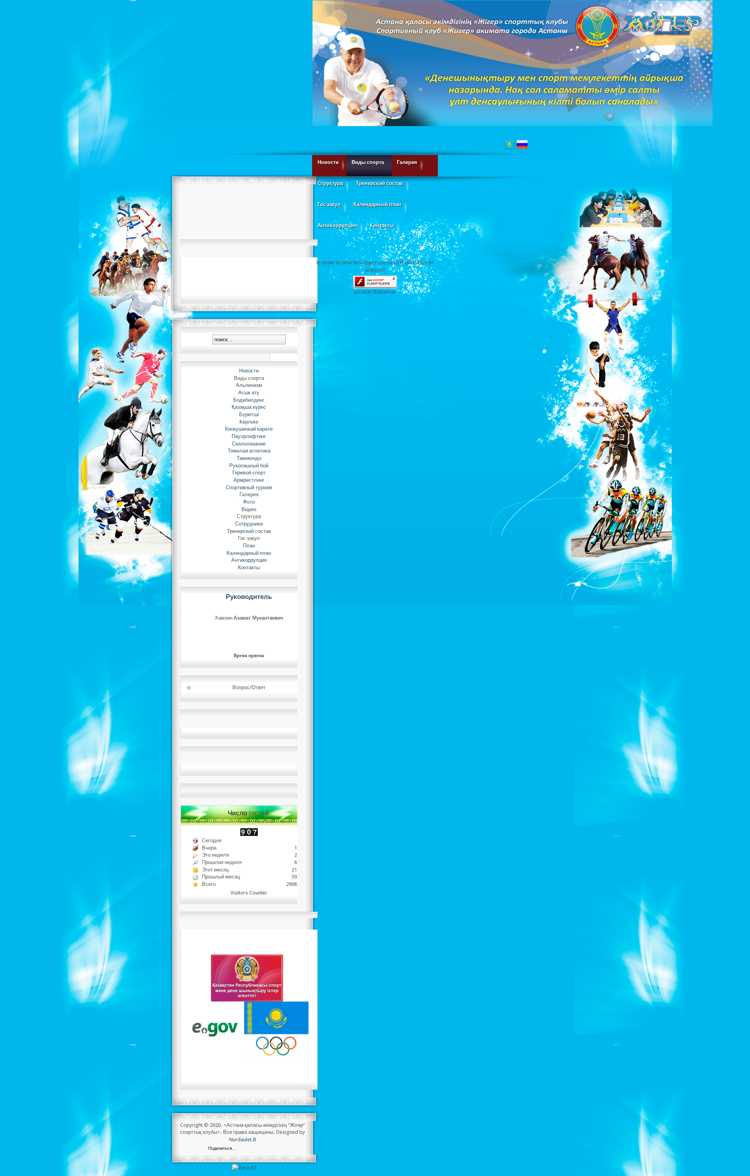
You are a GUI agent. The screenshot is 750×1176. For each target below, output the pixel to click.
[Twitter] (261, 1149)
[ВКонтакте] (244, 1149)
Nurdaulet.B (242, 1139)
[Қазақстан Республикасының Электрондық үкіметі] (215, 1029)
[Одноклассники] (269, 1149)
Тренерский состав (379, 183)
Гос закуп (329, 204)
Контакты (382, 225)
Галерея (407, 162)
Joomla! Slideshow (375, 292)
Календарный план (377, 204)
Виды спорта (368, 162)
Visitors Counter (248, 893)
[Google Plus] (285, 1149)
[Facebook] (252, 1149)
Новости (328, 162)
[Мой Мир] (277, 1149)
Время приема (249, 655)
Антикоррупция (337, 225)
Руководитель (249, 596)
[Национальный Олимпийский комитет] (276, 1029)
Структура (330, 183)
